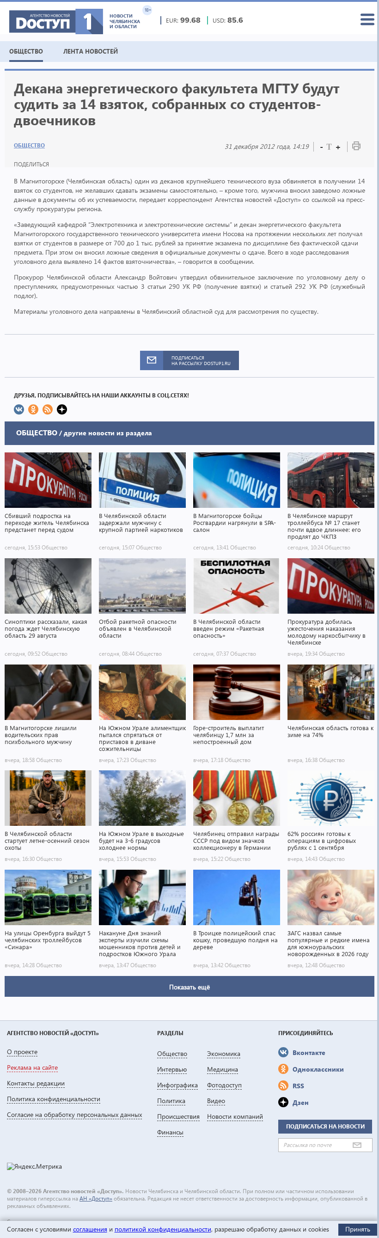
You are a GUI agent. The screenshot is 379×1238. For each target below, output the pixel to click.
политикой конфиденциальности (163, 1229)
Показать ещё (189, 986)
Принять (357, 1229)
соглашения (90, 1229)
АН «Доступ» (95, 1198)
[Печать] (356, 147)
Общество (29, 145)
